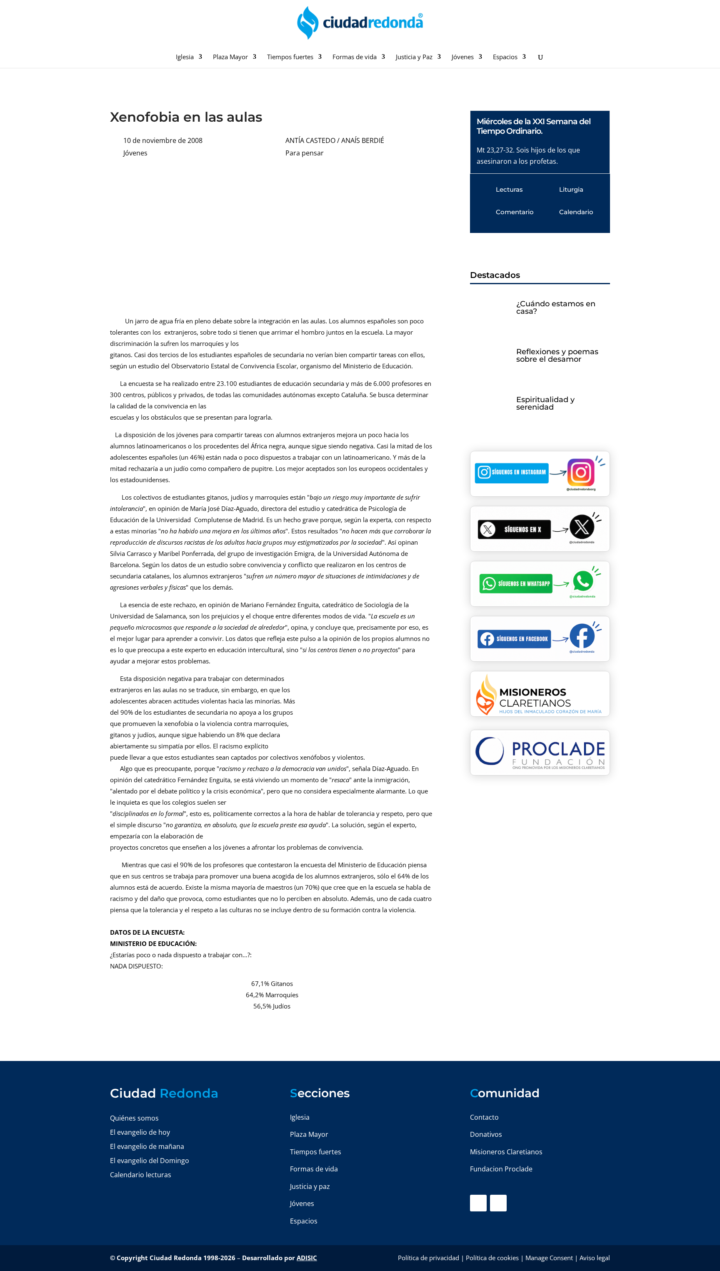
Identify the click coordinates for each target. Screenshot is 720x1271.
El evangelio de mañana (147, 1146)
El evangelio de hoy (140, 1132)
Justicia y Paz (414, 57)
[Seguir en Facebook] (478, 1203)
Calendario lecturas (140, 1174)
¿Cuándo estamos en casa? (555, 307)
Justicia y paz (310, 1186)
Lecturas (509, 189)
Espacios (505, 57)
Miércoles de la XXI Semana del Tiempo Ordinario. (533, 126)
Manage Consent (549, 1257)
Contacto (484, 1117)
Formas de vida (354, 57)
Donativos (486, 1134)
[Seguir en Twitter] (498, 1203)
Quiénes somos (134, 1118)
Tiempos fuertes (290, 57)
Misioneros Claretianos (506, 1151)
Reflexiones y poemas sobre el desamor (557, 355)
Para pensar (304, 153)
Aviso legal (595, 1257)
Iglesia (185, 57)
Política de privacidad (428, 1257)
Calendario (576, 212)
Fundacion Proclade (501, 1168)
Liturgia (571, 189)
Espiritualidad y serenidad (545, 403)
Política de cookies (492, 1257)
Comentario (515, 212)
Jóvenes (463, 57)
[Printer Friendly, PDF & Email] (408, 180)
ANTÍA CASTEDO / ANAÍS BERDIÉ (334, 140)
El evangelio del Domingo (149, 1160)
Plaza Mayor (230, 57)
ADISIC (307, 1257)
